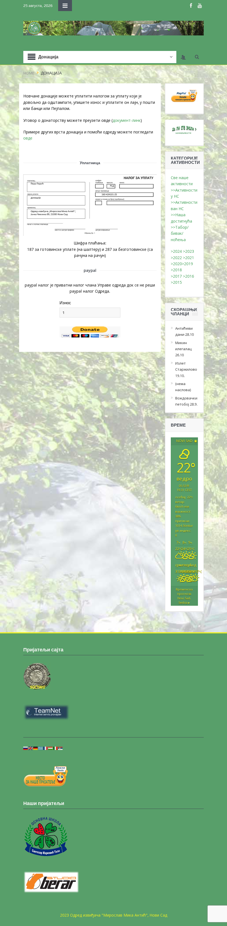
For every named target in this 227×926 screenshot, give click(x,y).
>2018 (177, 269)
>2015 (177, 282)
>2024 (176, 251)
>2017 (177, 276)
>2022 (176, 257)
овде (27, 138)
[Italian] (55, 747)
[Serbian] (60, 747)
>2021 (188, 257)
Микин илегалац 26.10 (183, 349)
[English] (30, 747)
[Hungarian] (50, 747)
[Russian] (25, 747)
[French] (45, 747)
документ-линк (127, 120)
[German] (35, 747)
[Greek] (40, 747)
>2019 (187, 263)
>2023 (188, 251)
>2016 (189, 276)
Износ (65, 302)
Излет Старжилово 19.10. (186, 369)
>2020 (176, 263)
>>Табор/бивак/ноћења (180, 233)
